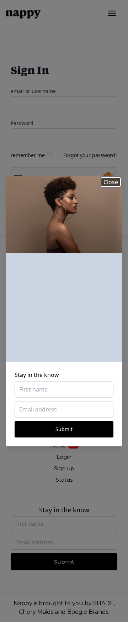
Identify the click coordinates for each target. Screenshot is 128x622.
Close (110, 182)
